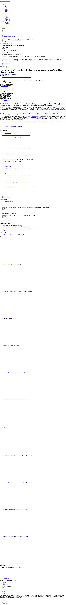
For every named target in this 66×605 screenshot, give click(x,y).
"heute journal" (58, 108)
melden (8, 197)
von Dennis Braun (9, 74)
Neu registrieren (5, 36)
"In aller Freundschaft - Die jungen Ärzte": (15, 226)
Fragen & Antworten (5, 64)
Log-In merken (4, 31)
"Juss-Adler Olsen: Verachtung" (44, 109)
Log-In (4, 35)
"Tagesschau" (18, 102)
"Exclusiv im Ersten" (4, 105)
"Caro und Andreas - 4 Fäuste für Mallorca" (57, 113)
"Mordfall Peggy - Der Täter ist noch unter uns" (33, 116)
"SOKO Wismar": (12, 225)
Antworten (4, 208)
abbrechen (4, 197)
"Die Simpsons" (50, 117)
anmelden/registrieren (6, 63)
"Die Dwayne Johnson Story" (33, 122)
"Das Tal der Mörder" (15, 107)
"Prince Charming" (27, 111)
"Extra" (5, 100)
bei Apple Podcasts (5, 578)
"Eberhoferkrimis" (29, 103)
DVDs (3, 602)
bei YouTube (4, 577)
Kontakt (3, 583)
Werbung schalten (5, 584)
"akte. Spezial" (13, 117)
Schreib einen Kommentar (9, 201)
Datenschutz (4, 585)
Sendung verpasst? (5, 601)
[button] (1, 67)
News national (15, 74)
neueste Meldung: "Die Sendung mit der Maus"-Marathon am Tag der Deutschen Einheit (16, 77)
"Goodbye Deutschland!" (24, 113)
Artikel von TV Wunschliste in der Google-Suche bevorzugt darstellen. (12, 126)
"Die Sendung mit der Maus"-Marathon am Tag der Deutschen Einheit (13, 234)
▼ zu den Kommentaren (6, 128)
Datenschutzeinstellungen (6, 586)
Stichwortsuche (4, 600)
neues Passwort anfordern (16, 40)
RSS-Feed (4, 591)
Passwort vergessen (11, 36)
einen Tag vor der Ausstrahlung (7, 52)
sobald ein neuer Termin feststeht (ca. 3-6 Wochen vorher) (11, 50)
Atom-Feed (4, 592)
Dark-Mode (4, 593)
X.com (3, 590)
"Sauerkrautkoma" (35, 103)
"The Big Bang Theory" (39, 118)
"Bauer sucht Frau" (4, 86)
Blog (3, 587)
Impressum (4, 582)
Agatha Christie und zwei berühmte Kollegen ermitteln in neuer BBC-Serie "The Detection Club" (18, 227)
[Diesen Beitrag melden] (3, 209)
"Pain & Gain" (17, 122)
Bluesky (3, 589)
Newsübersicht (4, 230)
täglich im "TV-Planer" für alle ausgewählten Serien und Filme (12, 54)
